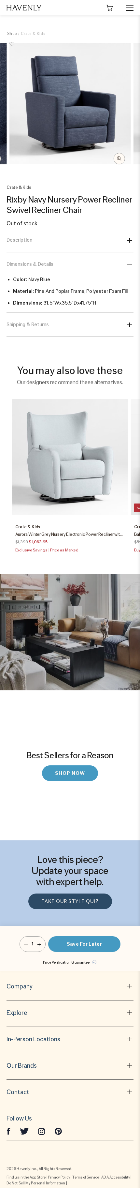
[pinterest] (58, 1131)
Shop (12, 33)
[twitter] (24, 1131)
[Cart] (109, 7)
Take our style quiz (70, 901)
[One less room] (26, 944)
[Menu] (126, 7)
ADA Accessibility (115, 1177)
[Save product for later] (12, 48)
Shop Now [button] (70, 773)
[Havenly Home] (24, 7)
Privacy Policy (59, 1177)
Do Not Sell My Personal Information (36, 1183)
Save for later (84, 944)
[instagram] (41, 1131)
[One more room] (39, 944)
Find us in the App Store (26, 1177)
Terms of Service (85, 1177)
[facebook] (8, 1131)
